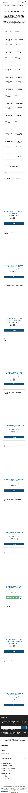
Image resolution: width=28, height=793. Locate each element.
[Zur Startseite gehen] (8, 2)
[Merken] (20, 597)
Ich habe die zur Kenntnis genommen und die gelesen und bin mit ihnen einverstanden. (14, 733)
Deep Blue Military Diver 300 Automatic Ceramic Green (14, 319)
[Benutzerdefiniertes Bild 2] (3, 778)
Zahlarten (15, 786)
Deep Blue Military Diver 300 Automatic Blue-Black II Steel (14, 640)
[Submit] (24, 727)
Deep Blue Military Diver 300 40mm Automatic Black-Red (14, 426)
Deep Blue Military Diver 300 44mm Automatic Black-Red (14, 266)
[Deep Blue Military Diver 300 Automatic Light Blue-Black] (14, 353)
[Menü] (1, 2)
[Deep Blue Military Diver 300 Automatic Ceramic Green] (14, 300)
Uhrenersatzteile (21, 786)
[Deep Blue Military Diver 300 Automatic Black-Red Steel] (14, 567)
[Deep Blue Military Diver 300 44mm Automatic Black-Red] (14, 246)
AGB (5, 733)
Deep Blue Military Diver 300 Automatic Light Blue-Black (14, 373)
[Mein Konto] (23, 2)
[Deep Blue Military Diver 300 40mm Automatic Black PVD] (14, 674)
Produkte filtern (15, 166)
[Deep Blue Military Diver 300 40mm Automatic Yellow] (14, 514)
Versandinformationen (7, 786)
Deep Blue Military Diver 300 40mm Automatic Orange (14, 212)
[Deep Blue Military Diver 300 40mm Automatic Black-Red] (14, 407)
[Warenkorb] (25, 2)
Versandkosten (21, 788)
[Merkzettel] (20, 2)
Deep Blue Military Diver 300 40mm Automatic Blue (14, 480)
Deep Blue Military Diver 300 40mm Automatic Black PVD (14, 694)
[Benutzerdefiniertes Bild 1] (1, 778)
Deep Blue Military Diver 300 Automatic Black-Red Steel (14, 587)
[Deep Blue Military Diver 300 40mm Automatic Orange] (14, 193)
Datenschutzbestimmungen (11, 732)
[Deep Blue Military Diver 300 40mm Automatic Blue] (14, 460)
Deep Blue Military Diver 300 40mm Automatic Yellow (14, 533)
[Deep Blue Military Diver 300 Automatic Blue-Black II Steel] (14, 621)
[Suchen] (18, 2)
